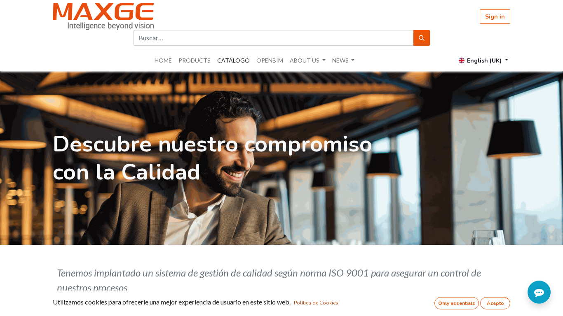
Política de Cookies (316, 303)
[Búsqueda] (421, 38)
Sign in (495, 17)
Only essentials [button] (456, 303)
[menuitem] (163, 60)
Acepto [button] (495, 303)
